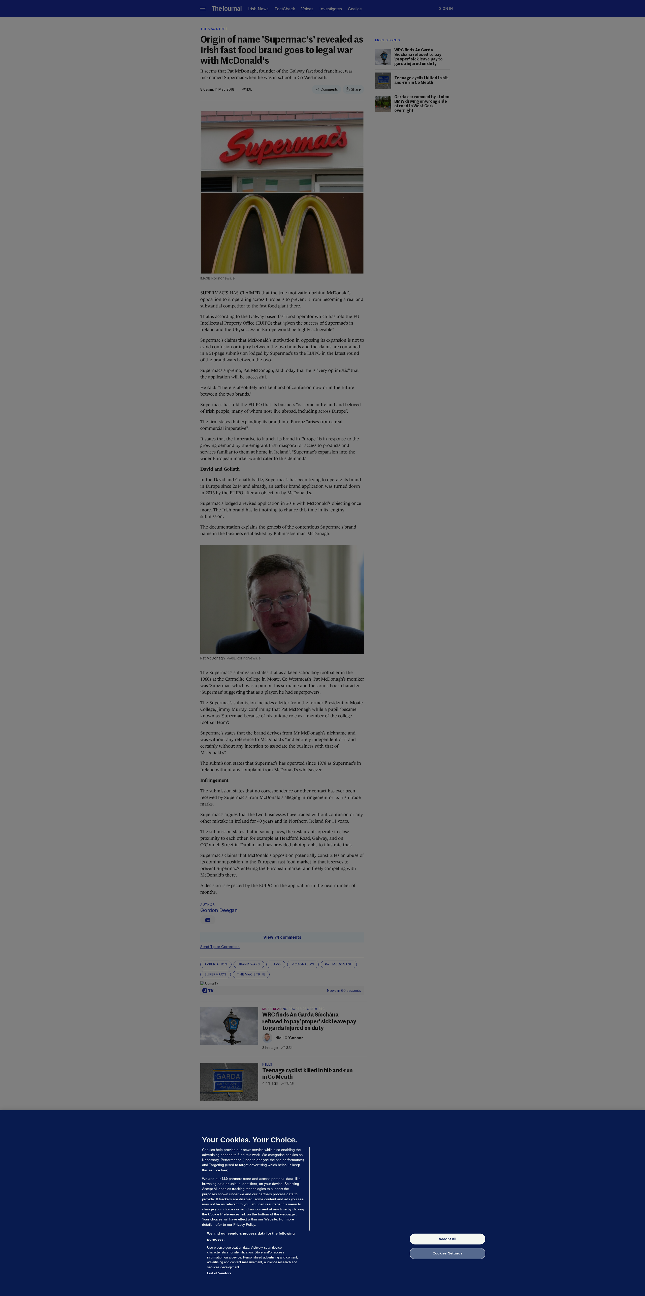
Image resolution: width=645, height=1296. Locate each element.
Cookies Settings (448, 1253)
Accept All (447, 1239)
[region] (322, 1203)
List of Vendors (219, 1273)
